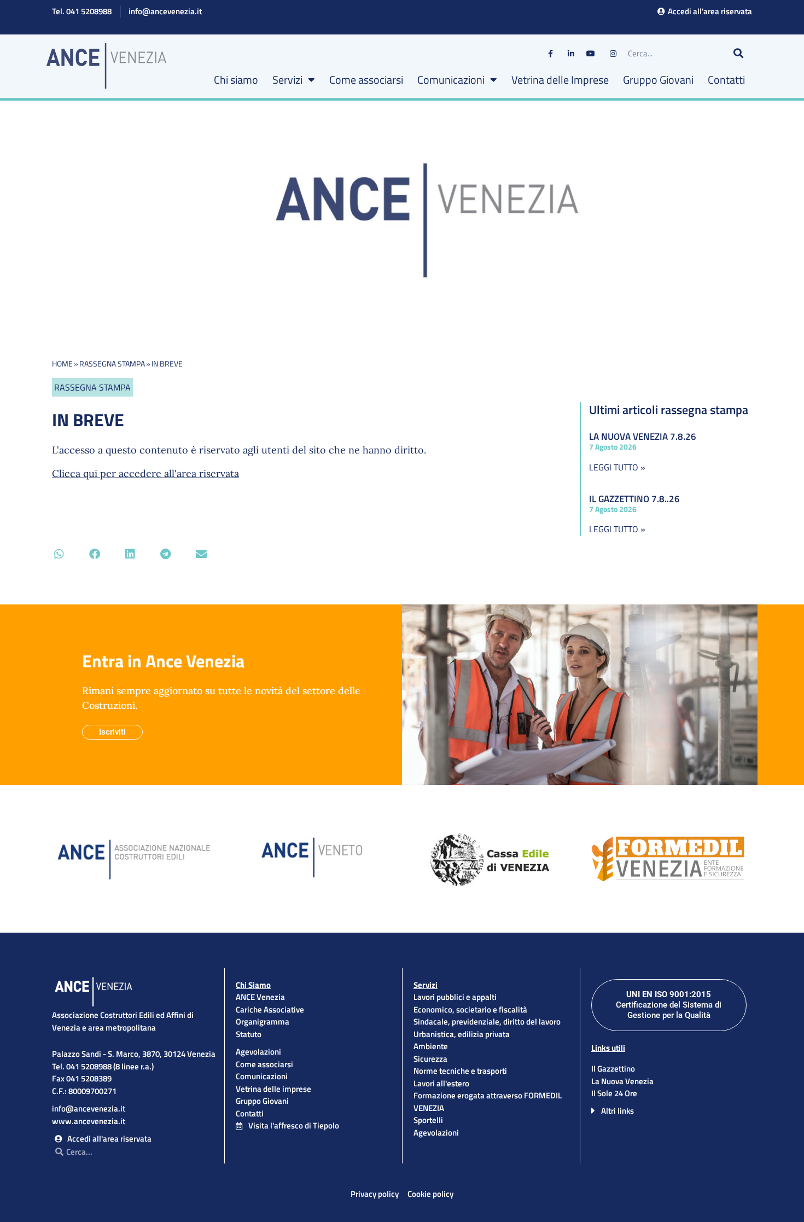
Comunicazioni (451, 79)
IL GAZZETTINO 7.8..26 (634, 499)
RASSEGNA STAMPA (112, 363)
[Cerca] (738, 53)
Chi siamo (236, 79)
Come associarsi (366, 79)
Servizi (287, 79)
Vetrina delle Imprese (560, 79)
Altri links (617, 1110)
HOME (62, 363)
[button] (58, 554)
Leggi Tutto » (617, 467)
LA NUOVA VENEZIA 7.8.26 (642, 436)
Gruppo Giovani (658, 79)
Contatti (726, 79)
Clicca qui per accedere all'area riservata (145, 473)
